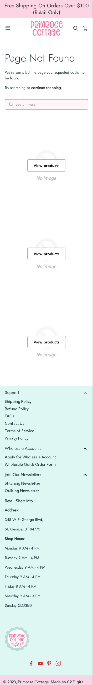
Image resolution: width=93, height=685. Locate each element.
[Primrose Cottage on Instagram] (58, 665)
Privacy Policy (16, 438)
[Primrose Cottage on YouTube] (40, 665)
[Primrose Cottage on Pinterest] (49, 665)
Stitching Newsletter (22, 483)
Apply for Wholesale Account (30, 457)
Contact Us (14, 423)
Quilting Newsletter (22, 491)
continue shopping (46, 87)
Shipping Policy (18, 402)
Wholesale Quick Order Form (30, 464)
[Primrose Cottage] (46, 28)
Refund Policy (17, 409)
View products (46, 165)
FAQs (9, 416)
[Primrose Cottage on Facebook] (31, 665)
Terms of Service (19, 431)
